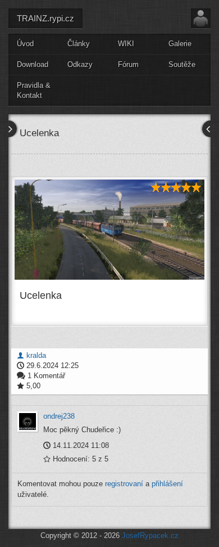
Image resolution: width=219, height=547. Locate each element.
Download (32, 64)
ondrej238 (59, 416)
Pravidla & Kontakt (34, 90)
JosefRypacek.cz (150, 535)
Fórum (128, 64)
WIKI (126, 43)
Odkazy (80, 64)
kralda (35, 355)
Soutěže (181, 64)
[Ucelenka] (109, 230)
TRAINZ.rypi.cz (45, 18)
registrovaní (124, 483)
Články (78, 43)
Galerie (179, 43)
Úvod (25, 43)
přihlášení (167, 483)
